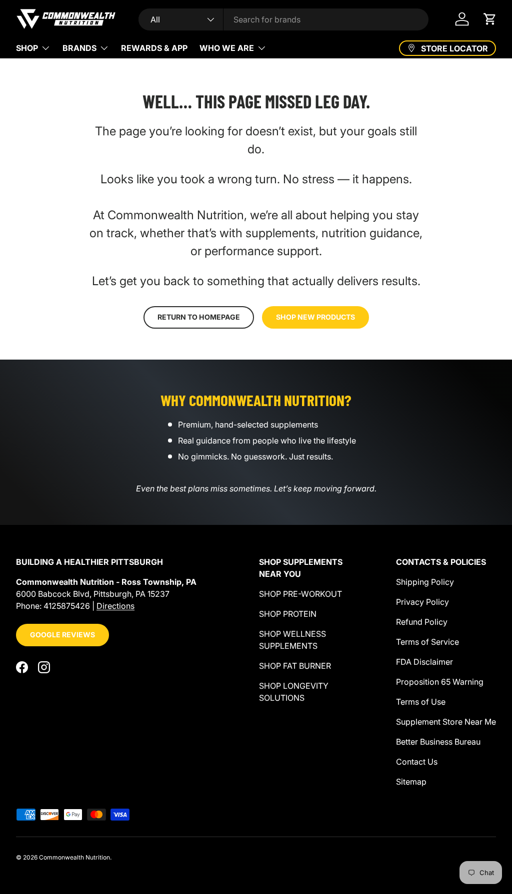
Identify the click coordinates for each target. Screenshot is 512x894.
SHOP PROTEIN (287, 614)
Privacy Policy (422, 602)
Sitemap (411, 782)
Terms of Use (421, 702)
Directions (115, 606)
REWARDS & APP (154, 48)
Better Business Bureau (438, 742)
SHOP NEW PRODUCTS (315, 317)
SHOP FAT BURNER (295, 666)
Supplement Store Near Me (446, 722)
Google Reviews (62, 634)
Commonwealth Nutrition (74, 857)
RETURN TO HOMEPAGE (199, 317)
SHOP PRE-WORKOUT (300, 594)
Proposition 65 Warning (440, 682)
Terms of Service (427, 642)
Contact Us (417, 762)
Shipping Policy (425, 582)
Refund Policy (422, 622)
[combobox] (283, 19)
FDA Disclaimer (424, 662)
